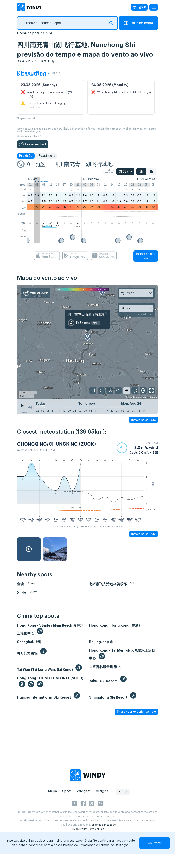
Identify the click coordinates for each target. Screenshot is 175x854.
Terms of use (96, 829)
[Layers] (92, 390)
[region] (87, 341)
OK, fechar (154, 843)
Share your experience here (136, 711)
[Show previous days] (30, 407)
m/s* (23, 201)
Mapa (52, 791)
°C (24, 206)
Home (22, 33)
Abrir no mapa (141, 23)
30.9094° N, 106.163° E (33, 61)
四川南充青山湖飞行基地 (83, 164)
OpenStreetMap (135, 396)
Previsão (25, 155)
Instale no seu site (145, 256)
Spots (35, 33)
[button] (54, 61)
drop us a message (104, 824)
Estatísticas (46, 155)
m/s (40, 164)
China (47, 33)
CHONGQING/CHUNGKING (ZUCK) (56, 444)
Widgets (84, 791)
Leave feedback (36, 144)
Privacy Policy (79, 829)
